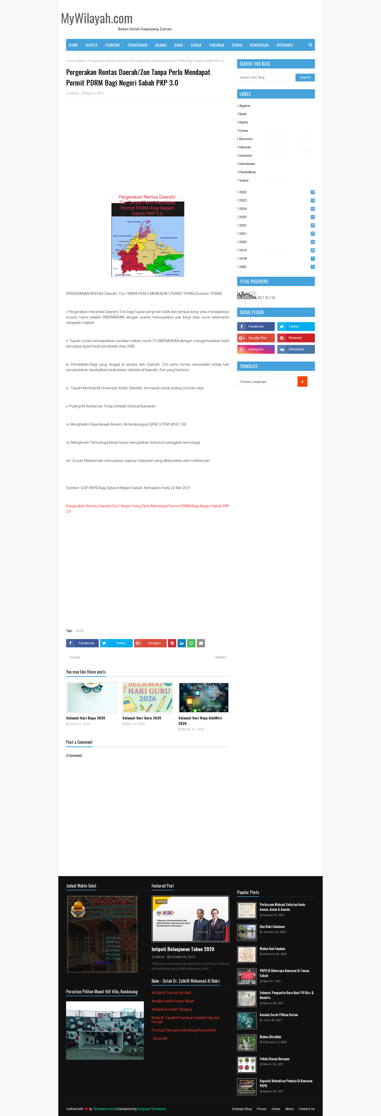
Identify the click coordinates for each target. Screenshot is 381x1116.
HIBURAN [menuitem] (216, 45)
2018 (276, 258)
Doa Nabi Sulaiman (272, 926)
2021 (276, 233)
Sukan (244, 180)
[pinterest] (296, 338)
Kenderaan (247, 164)
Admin (74, 93)
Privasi (261, 1109)
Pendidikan (247, 172)
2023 (276, 217)
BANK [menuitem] (178, 45)
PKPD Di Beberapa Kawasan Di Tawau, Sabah (285, 973)
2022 (276, 225)
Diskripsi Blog (242, 1109)
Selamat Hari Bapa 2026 (85, 717)
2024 (276, 209)
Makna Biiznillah (270, 1036)
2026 (276, 192)
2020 (276, 242)
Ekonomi (245, 139)
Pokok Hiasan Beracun (274, 1058)
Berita (81, 61)
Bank (243, 114)
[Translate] (302, 381)
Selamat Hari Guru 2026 (141, 717)
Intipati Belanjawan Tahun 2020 (183, 949)
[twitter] (296, 326)
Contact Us (307, 1109)
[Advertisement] (147, 139)
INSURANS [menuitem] (285, 45)
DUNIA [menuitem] (237, 45)
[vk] (296, 349)
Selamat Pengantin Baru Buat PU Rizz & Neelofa (287, 995)
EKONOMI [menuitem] (112, 45)
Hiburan (245, 147)
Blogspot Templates (152, 1109)
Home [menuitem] (73, 45)
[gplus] (256, 338)
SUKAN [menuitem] (196, 45)
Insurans (245, 155)
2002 (276, 267)
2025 (276, 200)
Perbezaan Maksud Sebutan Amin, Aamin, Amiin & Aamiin (283, 907)
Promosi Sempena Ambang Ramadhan (184, 1030)
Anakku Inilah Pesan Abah (173, 1001)
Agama (244, 106)
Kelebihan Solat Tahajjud (172, 1009)
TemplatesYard (104, 1109)
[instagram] (256, 349)
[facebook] (256, 326)
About (289, 1109)
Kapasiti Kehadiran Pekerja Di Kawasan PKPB (286, 1083)
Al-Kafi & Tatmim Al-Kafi (171, 993)
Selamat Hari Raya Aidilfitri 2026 (200, 720)
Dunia (243, 131)
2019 (276, 250)
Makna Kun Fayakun (272, 948)
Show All (160, 1038)
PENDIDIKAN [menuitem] (137, 45)
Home (70, 61)
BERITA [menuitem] (91, 45)
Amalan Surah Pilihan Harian (279, 1014)
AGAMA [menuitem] (161, 45)
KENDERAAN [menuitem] (259, 45)
